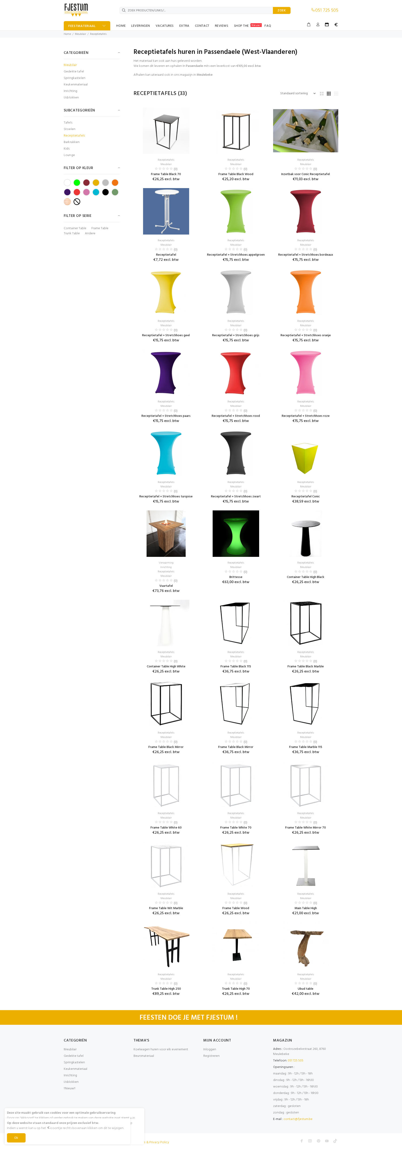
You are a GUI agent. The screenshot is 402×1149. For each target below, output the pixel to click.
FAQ (268, 26)
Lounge (69, 155)
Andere (90, 233)
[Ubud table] (305, 945)
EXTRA (184, 26)
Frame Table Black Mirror (166, 747)
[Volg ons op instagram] (310, 1141)
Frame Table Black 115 (236, 666)
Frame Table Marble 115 (305, 747)
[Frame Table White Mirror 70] (305, 784)
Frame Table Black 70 (166, 174)
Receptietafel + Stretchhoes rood (236, 416)
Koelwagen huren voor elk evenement (161, 1049)
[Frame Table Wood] (236, 865)
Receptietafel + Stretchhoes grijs (235, 335)
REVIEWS (221, 26)
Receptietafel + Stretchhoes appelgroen (236, 255)
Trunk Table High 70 (236, 989)
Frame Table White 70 (235, 827)
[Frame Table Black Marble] (305, 623)
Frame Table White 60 (166, 827)
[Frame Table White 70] (236, 784)
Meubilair (80, 34)
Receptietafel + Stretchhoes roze (306, 416)
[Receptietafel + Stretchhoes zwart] (236, 453)
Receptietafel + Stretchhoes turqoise (166, 496)
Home (67, 34)
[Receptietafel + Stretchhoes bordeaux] (306, 211)
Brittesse (235, 577)
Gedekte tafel (74, 71)
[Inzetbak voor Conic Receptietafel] (305, 131)
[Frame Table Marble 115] (305, 703)
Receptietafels (98, 34)
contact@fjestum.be (298, 1119)
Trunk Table (72, 233)
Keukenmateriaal (76, 84)
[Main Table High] (305, 865)
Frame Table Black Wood (235, 174)
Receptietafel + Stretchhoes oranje (306, 335)
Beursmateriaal (144, 1056)
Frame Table (99, 228)
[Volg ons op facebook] (302, 1141)
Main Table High (306, 908)
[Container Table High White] (166, 623)
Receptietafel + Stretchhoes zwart (236, 496)
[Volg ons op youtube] (327, 1141)
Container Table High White (166, 666)
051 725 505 (326, 10)
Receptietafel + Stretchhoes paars (166, 416)
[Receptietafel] (166, 211)
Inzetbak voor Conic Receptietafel (305, 174)
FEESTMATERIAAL (82, 26)
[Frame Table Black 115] (236, 623)
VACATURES (165, 26)
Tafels (68, 122)
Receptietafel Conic (305, 496)
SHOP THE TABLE (247, 26)
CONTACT (202, 26)
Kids (67, 148)
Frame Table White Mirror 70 (305, 827)
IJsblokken (71, 97)
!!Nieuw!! (69, 1088)
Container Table (75, 228)
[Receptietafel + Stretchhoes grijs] (236, 292)
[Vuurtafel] (166, 533)
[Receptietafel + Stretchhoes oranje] (306, 292)
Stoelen (69, 129)
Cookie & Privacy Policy (152, 1142)
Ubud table (305, 989)
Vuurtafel (166, 586)
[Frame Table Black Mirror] (166, 703)
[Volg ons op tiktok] (335, 1141)
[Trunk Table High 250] (166, 945)
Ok (16, 1138)
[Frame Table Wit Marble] (166, 865)
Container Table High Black (305, 577)
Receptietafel (166, 255)
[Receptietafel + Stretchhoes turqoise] (166, 453)
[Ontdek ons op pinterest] (318, 1141)
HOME (121, 26)
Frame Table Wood (235, 908)
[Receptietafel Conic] (305, 453)
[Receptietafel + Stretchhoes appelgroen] (236, 211)
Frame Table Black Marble (306, 666)
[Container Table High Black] (305, 533)
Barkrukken (72, 142)
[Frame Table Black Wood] (236, 131)
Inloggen (209, 1049)
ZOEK (282, 10)
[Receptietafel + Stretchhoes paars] (166, 372)
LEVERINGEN (140, 26)
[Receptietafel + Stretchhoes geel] (166, 292)
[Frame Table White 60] (166, 784)
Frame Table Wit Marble (166, 908)
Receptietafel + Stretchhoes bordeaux (305, 255)
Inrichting (70, 91)
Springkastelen (74, 78)
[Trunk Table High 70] (236, 945)
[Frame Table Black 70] (166, 131)
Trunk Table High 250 (166, 989)
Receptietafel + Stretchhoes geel (166, 335)
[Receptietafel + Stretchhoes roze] (306, 372)
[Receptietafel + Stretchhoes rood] (236, 372)
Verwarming (166, 563)
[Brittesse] (236, 533)
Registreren (211, 1056)
